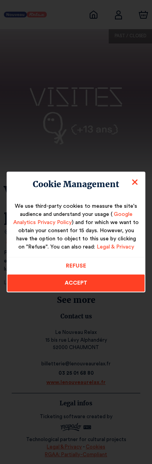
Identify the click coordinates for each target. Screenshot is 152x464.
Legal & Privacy (115, 247)
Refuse (76, 266)
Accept (76, 283)
